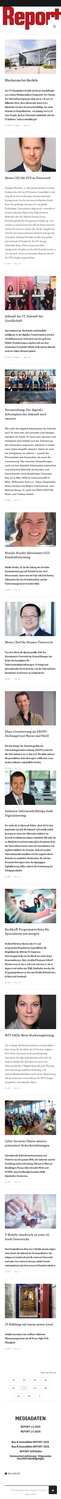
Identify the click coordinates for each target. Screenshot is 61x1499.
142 (24, 1380)
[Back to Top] (53, 1490)
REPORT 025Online (30, 1451)
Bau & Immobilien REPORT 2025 (30, 1442)
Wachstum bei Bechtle (21, 80)
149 (18, 1396)
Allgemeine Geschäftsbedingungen (34, 1457)
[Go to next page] (40, 1396)
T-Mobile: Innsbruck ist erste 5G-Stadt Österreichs (27, 1237)
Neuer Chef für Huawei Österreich (29, 642)
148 (45, 1388)
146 (24, 1388)
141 (13, 1380)
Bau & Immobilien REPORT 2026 (30, 1446)
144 (45, 1380)
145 (13, 1388)
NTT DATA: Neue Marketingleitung (29, 1035)
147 (35, 1388)
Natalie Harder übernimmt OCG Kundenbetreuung (27, 555)
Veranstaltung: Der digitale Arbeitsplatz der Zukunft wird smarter (25, 414)
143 (35, 1380)
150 (29, 1396)
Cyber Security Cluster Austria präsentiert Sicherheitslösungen (27, 1143)
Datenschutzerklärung (23, 1456)
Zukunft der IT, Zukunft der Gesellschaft (24, 318)
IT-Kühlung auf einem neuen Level (29, 1324)
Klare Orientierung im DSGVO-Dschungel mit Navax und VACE (27, 733)
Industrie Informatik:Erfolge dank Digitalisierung (29, 813)
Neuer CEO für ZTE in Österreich (28, 178)
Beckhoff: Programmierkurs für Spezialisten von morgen (27, 931)
